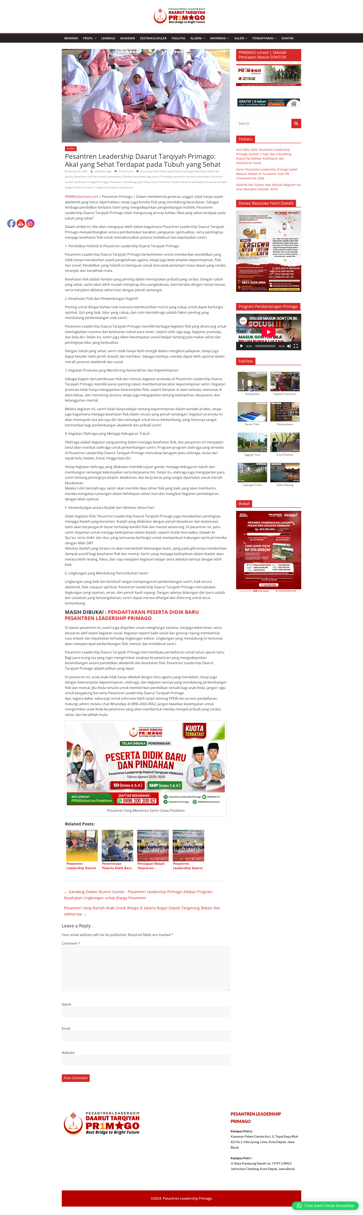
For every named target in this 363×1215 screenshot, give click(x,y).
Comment (71, 943)
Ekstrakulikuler (153, 38)
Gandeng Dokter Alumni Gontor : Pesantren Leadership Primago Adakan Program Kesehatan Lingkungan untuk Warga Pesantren (138, 894)
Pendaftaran (263, 38)
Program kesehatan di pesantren (114, 187)
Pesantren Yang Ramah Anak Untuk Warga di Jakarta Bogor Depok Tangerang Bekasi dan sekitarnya (142, 910)
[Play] (241, 346)
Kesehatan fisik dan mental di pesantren (98, 176)
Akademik (127, 38)
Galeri (239, 38)
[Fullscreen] (296, 346)
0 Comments (125, 171)
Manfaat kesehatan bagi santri (141, 176)
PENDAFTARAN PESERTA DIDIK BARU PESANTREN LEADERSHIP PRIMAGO (132, 614)
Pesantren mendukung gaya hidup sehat (133, 182)
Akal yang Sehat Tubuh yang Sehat (160, 171)
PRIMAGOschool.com (81, 196)
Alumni (196, 38)
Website (68, 1052)
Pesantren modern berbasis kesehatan (181, 182)
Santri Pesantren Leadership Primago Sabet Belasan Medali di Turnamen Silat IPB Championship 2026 (266, 173)
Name (66, 1004)
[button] (325, 1206)
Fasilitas (178, 38)
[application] (268, 332)
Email (66, 1028)
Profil (88, 38)
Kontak (288, 38)
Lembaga (108, 38)
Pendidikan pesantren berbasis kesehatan (184, 176)
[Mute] (289, 346)
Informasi (218, 38)
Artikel (71, 148)
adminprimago (103, 171)
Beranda (71, 38)
